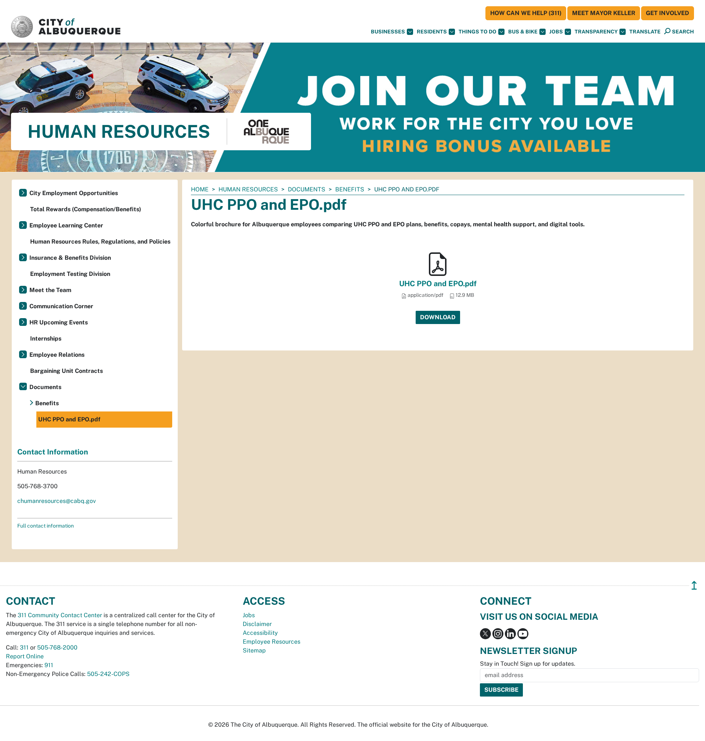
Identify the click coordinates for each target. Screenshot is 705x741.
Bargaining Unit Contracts (66, 370)
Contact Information (52, 451)
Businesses (388, 32)
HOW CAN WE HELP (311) (525, 13)
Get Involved (667, 13)
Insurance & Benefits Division (70, 257)
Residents (432, 32)
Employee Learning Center (66, 225)
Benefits (349, 189)
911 (48, 665)
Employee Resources (271, 641)
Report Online (25, 656)
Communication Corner (61, 306)
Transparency (596, 32)
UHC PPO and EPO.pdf (438, 283)
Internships (45, 338)
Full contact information (45, 526)
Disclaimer (257, 624)
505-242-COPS (108, 673)
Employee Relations (56, 354)
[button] (645, 32)
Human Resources (248, 189)
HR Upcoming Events (58, 322)
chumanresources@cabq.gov (56, 500)
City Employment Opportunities (73, 193)
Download (438, 317)
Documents (306, 189)
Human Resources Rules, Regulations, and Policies (100, 241)
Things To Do (477, 32)
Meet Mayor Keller (603, 13)
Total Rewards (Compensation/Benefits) (85, 209)
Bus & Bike (523, 32)
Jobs (556, 32)
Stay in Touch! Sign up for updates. (527, 663)
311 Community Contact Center (60, 615)
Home (200, 189)
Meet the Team (50, 290)
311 (24, 647)
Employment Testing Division (70, 273)
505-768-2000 (57, 647)
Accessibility (260, 632)
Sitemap (254, 650)
